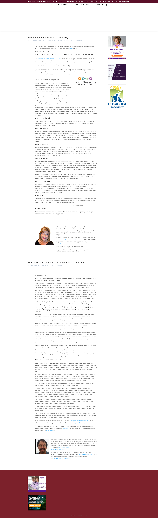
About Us (100, 5)
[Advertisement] (79, 19)
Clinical (61, 1)
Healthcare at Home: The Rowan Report (72, 239)
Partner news (62, 5)
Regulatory (71, 1)
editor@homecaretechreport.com (62, 458)
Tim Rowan (34, 265)
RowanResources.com (63, 447)
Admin (60, 40)
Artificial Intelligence (122, 1)
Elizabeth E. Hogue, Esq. (37, 40)
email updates (50, 430)
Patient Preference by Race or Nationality (48, 37)
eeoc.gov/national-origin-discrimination (83, 423)
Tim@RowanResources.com (58, 449)
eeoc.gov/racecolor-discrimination (79, 420)
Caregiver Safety (105, 1)
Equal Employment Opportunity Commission (49, 58)
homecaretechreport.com (85, 454)
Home (53, 5)
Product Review (84, 1)
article (71, 48)
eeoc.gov (65, 428)
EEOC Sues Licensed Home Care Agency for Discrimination (56, 262)
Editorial (94, 1)
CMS (54, 1)
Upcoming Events (77, 5)
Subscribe (90, 5)
